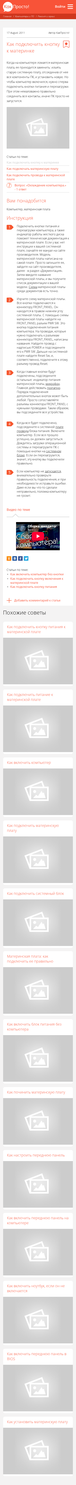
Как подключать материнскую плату (32, 169)
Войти (60, 6)
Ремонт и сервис (46, 16)
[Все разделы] (70, 6)
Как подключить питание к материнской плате (30, 697)
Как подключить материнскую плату (33, 828)
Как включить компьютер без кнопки (37, 574)
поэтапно (53, 388)
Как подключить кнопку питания (33, 587)
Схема (33, 287)
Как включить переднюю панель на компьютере (38, 1220)
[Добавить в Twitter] (26, 558)
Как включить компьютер (29, 762)
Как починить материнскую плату (36, 1092)
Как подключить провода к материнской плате (36, 177)
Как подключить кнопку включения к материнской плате (36, 581)
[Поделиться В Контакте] (14, 558)
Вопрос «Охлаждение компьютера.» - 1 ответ (40, 187)
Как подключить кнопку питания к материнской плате (36, 629)
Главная (7, 16)
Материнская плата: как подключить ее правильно (30, 959)
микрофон (53, 384)
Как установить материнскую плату (37, 1421)
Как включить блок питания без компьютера (34, 1027)
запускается (53, 471)
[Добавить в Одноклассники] (9, 558)
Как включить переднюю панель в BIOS (36, 1356)
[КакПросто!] (16, 7)
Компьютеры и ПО (24, 16)
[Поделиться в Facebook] (20, 558)
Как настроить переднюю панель (36, 1155)
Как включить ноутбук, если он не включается (36, 1288)
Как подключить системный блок (35, 893)
